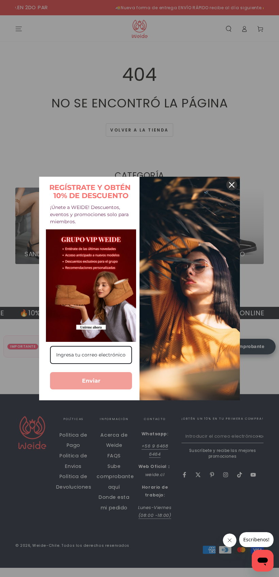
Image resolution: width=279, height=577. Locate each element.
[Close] (232, 185)
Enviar (91, 381)
